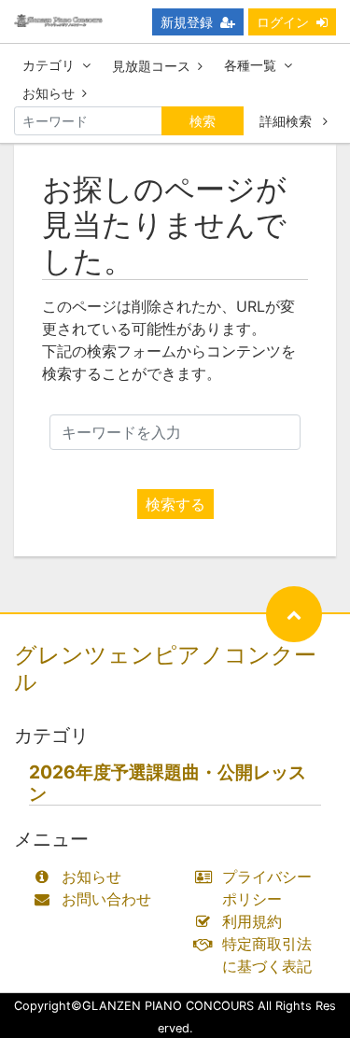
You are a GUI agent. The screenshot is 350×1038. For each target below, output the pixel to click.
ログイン (283, 22)
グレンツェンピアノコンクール (165, 668)
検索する (175, 504)
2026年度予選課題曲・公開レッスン (167, 783)
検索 (202, 121)
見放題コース (151, 66)
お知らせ (48, 93)
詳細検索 (287, 121)
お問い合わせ (106, 899)
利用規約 (252, 921)
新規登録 (187, 22)
